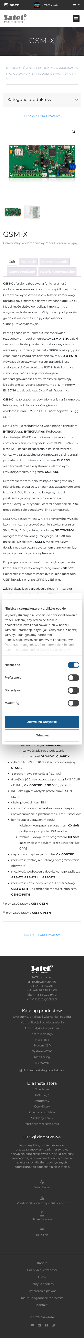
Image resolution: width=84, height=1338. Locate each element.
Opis (12, 261)
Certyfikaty (42, 1106)
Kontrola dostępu (42, 1034)
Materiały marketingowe (42, 1124)
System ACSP (42, 1051)
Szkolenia (42, 1089)
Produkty (44, 68)
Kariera (42, 1263)
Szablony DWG (42, 1118)
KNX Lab (42, 1235)
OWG (42, 1277)
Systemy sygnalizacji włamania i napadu (42, 1017)
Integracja (42, 1040)
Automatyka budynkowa (42, 1028)
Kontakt (42, 1305)
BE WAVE (42, 1063)
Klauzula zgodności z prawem (42, 1298)
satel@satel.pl (47, 999)
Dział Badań (42, 1187)
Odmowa (42, 735)
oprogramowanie (54, 261)
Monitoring (42, 1057)
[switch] (73, 677)
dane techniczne (22, 271)
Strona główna (19, 68)
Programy (42, 1101)
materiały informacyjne (57, 271)
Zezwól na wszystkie (42, 721)
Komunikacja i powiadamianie (42, 1022)
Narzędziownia (42, 1219)
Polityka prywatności (42, 1270)
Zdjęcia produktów (42, 1112)
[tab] (12, 262)
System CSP (42, 1045)
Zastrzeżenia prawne (42, 1291)
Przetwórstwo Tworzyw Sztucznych (42, 1203)
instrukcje (28, 261)
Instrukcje (42, 1095)
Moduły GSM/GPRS (51, 73)
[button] (76, 4)
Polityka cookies (42, 1284)
